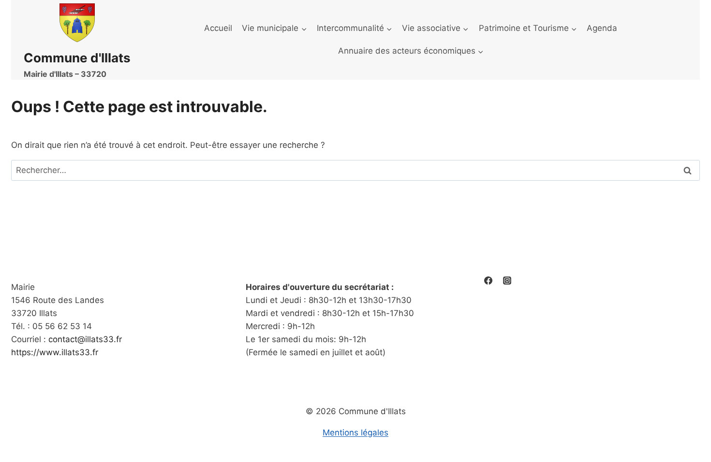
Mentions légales (355, 432)
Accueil (218, 28)
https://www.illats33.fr (54, 352)
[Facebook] (488, 281)
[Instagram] (507, 281)
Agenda (602, 28)
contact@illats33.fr (85, 339)
